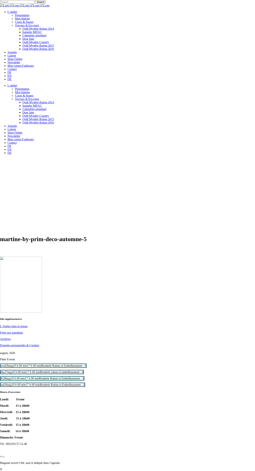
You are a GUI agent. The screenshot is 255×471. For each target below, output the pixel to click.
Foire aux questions (11, 332)
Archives (5, 339)
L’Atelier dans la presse (14, 326)
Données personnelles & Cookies (19, 345)
